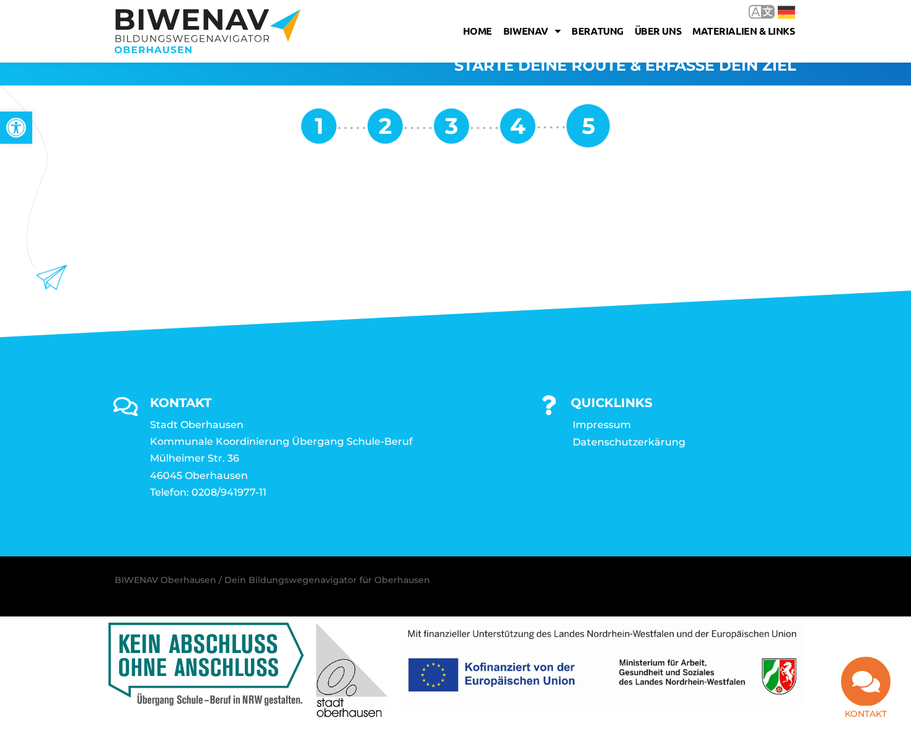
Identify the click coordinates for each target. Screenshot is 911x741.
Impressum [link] (602, 425)
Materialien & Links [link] (743, 30)
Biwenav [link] (525, 30)
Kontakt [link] (866, 713)
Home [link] (477, 30)
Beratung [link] (597, 30)
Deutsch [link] (777, 11)
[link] (16, 128)
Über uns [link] (658, 30)
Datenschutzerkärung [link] (629, 442)
